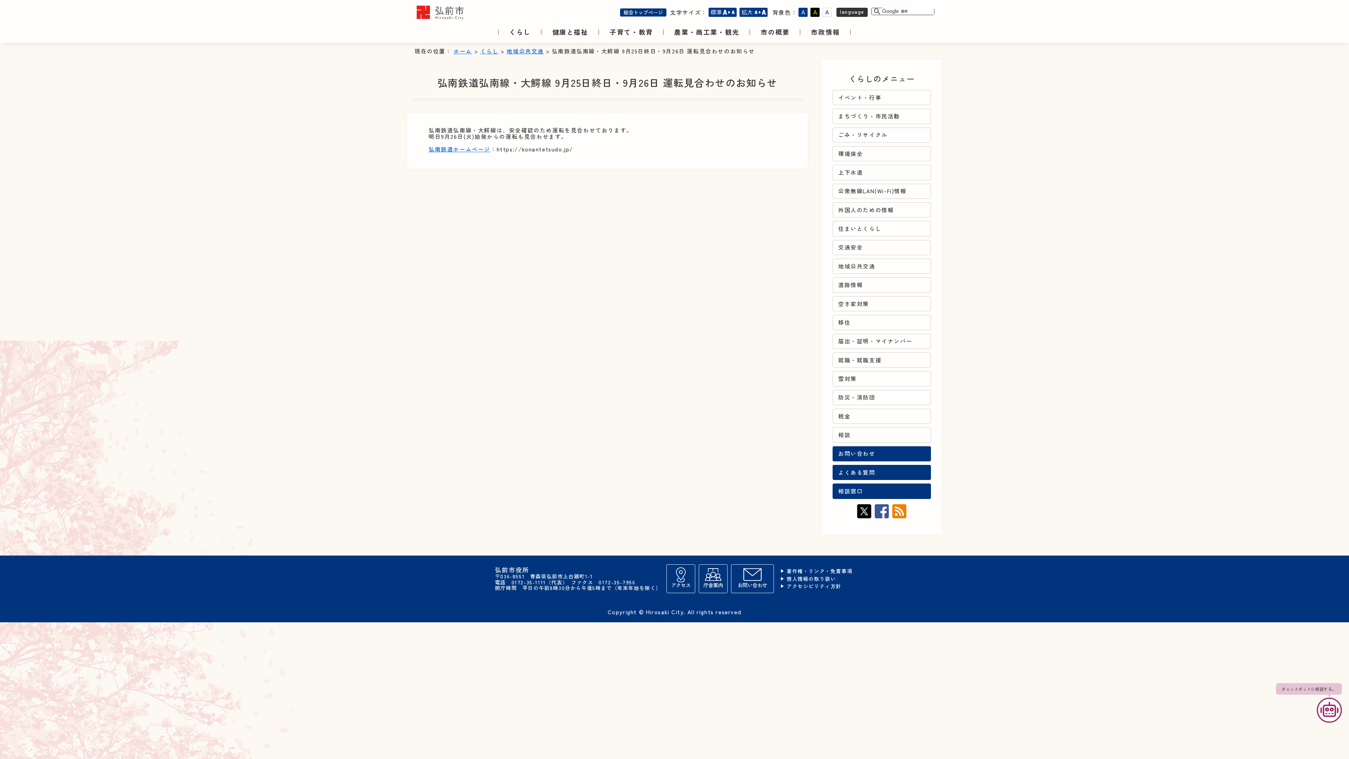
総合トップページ (643, 12)
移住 (844, 322)
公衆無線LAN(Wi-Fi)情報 (872, 191)
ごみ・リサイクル (863, 135)
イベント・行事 (859, 97)
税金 (844, 416)
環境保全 (850, 154)
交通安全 (850, 247)
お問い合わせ (856, 453)
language (852, 11)
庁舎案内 (713, 585)
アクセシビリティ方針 (814, 586)
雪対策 (847, 379)
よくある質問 (856, 472)
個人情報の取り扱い (811, 579)
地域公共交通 (525, 51)
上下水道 (850, 172)
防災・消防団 (856, 397)
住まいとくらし (859, 229)
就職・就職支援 (859, 360)
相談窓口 (850, 491)
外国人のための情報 (866, 210)
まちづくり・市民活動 (869, 116)
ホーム (463, 51)
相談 (844, 435)
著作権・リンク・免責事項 (819, 571)
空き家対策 (853, 304)
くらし (489, 51)
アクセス (681, 585)
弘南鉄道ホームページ (459, 149)
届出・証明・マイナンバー (875, 341)
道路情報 (850, 285)
